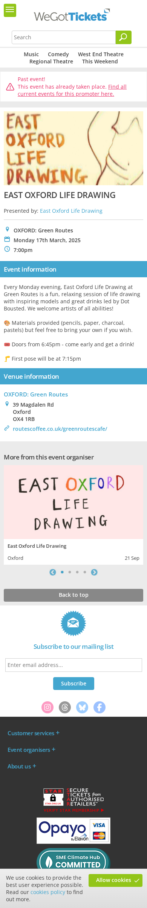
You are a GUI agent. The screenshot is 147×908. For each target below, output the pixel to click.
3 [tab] (77, 572)
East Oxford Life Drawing (71, 210)
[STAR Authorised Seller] (73, 811)
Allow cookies (113, 879)
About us (19, 766)
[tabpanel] (73, 514)
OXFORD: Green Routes (36, 394)
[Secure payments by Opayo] (73, 842)
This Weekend (100, 61)
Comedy (58, 54)
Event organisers (29, 749)
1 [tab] (62, 572)
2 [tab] (70, 572)
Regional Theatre (51, 61)
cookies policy (48, 892)
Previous (53, 572)
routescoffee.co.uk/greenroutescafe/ (60, 428)
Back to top (74, 594)
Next (94, 572)
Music (31, 54)
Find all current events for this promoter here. (72, 90)
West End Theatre (101, 54)
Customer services (31, 733)
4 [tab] (85, 572)
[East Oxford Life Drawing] (73, 501)
